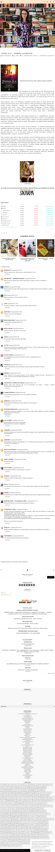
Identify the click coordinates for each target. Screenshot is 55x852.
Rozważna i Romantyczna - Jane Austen (28, 618)
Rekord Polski (27, 755)
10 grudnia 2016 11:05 (14, 484)
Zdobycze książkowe (27, 775)
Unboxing (27, 764)
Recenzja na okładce (27, 753)
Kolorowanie (28, 733)
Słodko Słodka (28, 661)
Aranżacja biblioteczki (27, 718)
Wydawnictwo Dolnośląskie (47, 55)
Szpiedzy (12, 829)
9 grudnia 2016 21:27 (19, 355)
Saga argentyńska (42, 821)
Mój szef (40, 808)
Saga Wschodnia (33, 821)
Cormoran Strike (28, 55)
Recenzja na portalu (27, 754)
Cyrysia (6, 287)
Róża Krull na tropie (5, 821)
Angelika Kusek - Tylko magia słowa (15, 501)
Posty (4, 592)
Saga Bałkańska (15, 821)
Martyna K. (7, 311)
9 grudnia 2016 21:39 (15, 373)
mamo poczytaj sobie (28, 655)
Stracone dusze (34, 827)
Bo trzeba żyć (11, 787)
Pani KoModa (8, 535)
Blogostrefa (27, 721)
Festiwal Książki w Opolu (27, 725)
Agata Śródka (4, 784)
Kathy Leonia (8, 467)
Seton (38, 824)
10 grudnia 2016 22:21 (15, 492)
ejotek (6, 345)
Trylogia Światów (4, 835)
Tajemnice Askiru (28, 829)
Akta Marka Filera (13, 784)
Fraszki (27, 727)
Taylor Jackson (18, 832)
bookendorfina (28, 642)
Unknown (7, 430)
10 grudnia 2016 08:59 (16, 439)
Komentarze (5, 594)
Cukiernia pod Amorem (40, 787)
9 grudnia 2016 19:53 (16, 311)
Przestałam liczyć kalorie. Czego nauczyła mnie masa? (28, 628)
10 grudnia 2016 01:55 (18, 420)
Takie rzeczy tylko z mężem (40, 829)
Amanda (6, 492)
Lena (5, 303)
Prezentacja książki (27, 748)
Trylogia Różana (46, 832)
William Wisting (14, 837)
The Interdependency (36, 832)
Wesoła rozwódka (4, 837)
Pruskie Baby (25, 819)
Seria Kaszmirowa (4, 824)
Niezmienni (32, 811)
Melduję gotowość (10, 449)
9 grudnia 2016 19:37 (12, 303)
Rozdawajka (27, 756)
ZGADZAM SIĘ (47, 850)
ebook (15, 227)
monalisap (7, 270)
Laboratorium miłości (40, 803)
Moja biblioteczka (27, 738)
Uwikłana (25, 835)
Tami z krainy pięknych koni (6, 832)
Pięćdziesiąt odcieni (15, 816)
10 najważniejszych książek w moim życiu (27, 713)
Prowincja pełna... (16, 819)
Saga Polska (24, 821)
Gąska (6, 336)
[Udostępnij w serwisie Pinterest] (6, 233)
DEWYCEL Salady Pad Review (28, 670)
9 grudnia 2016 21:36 (16, 364)
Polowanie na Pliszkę (5, 819)
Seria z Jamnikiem (30, 824)
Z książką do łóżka (10, 509)
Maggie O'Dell (4, 808)
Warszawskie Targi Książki (27, 767)
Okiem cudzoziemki (5, 813)
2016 (22, 55)
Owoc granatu (14, 813)
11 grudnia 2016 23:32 (22, 509)
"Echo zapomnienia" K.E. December (28, 633)
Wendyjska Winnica (42, 835)
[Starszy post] (53, 570)
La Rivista (27, 736)
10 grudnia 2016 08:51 (16, 430)
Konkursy (27, 734)
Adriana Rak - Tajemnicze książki (14, 278)
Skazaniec (44, 824)
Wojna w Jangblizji (33, 837)
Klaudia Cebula (8, 355)
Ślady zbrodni (4, 845)
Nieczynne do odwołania (6, 811)
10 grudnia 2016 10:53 (15, 476)
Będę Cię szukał (20, 787)
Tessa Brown (26, 832)
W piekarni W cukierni (27, 766)
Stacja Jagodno (4, 827)
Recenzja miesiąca (27, 752)
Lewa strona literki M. (28, 616)
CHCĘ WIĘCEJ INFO (38, 850)
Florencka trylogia (18, 795)
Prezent (27, 746)
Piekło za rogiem (45, 813)
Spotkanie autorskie (27, 761)
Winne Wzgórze (23, 837)
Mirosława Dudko (9, 320)
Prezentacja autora (27, 747)
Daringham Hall (20, 792)
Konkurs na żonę (36, 800)
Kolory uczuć (28, 800)
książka (12, 227)
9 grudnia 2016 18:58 (14, 287)
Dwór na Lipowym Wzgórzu (44, 792)
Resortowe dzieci (48, 819)
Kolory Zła (20, 800)
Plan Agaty (24, 816)
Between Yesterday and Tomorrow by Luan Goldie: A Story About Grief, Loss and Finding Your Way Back (27, 650)
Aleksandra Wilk (23, 784)
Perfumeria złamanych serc (33, 813)
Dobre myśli (28, 792)
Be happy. (27, 626)
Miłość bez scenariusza (31, 808)
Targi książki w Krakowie (27, 763)
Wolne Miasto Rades (44, 837)
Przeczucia (33, 819)
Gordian (36, 795)
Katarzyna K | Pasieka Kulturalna (14, 382)
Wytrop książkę (27, 770)
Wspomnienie (27, 769)
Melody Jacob (28, 648)
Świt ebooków (27, 777)
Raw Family (40, 819)
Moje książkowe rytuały (27, 739)
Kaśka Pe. (7, 527)
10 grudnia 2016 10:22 (18, 467)
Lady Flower (8, 420)
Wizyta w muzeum (27, 768)
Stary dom (12, 827)
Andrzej (6, 373)
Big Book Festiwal (27, 720)
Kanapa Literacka (27, 732)
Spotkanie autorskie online (27, 762)
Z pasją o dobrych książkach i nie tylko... (28, 610)
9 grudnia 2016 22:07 (20, 392)
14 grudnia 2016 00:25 (18, 535)
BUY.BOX (52, 229)
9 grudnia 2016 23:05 (23, 409)
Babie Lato (39, 784)
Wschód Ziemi (3, 840)
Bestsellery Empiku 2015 (27, 719)
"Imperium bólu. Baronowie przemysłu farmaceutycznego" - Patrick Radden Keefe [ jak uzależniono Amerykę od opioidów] (28, 613)
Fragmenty (27, 726)
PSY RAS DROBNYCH (28, 644)
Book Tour (27, 722)
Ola (5, 295)
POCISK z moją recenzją (27, 741)
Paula (6, 484)
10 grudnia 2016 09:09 (22, 449)
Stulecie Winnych (4, 829)
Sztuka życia (19, 829)
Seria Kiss (13, 824)
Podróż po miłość (40, 816)
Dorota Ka (7, 364)
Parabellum (22, 813)
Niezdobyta (25, 811)
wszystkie (7, 227)
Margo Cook (12, 808)
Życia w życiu (12, 845)
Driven (35, 792)
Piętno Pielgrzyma (4, 816)
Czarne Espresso (9, 392)
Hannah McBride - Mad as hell (28, 623)
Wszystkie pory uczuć (13, 840)
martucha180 (8, 328)
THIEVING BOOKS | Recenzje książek (28, 631)
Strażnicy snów (43, 827)
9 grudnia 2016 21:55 (30, 382)
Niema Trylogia (17, 811)
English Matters (27, 724)
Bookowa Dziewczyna (10, 409)
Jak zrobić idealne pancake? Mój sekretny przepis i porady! (28, 664)
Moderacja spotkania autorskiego (27, 737)
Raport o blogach (27, 751)
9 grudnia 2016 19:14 (12, 295)
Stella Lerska (25, 827)
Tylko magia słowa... (27, 621)
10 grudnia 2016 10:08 (20, 459)
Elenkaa (6, 476)
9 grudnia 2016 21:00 (13, 336)
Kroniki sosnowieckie (47, 800)
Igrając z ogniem (44, 795)
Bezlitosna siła (48, 784)
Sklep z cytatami (27, 760)
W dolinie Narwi (33, 835)
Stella (18, 827)
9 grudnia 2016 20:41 (18, 328)
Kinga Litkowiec (9, 459)
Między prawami (20, 808)
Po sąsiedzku (32, 816)
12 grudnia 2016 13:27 (16, 527)
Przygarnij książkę (27, 750)
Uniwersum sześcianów (15, 835)
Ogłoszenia (27, 740)
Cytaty (27, 723)
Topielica (28, 657)
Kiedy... (2, 800)
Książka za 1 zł (27, 735)
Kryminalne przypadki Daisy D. (7, 803)
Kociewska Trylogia (11, 800)
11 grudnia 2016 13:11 (32, 501)
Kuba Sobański (19, 803)
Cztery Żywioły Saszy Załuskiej (7, 792)
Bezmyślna (3, 787)
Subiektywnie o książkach (14, 850)
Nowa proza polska (41, 811)
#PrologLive (27, 712)
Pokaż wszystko (51, 635)
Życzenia (27, 778)
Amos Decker (32, 784)
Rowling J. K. (36, 55)
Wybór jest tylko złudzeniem (27, 840)
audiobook (27, 776)
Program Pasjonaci (27, 749)
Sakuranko (28, 667)
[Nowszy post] (1, 570)
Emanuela (7, 401)
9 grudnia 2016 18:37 (30, 278)
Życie (19, 845)
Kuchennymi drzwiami (29, 803)
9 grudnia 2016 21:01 (14, 345)
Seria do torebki (21, 824)
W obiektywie (27, 765)
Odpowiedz (7, 274)
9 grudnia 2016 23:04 (16, 401)
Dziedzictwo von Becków (6, 795)
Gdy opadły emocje (28, 795)
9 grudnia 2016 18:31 (16, 270)
